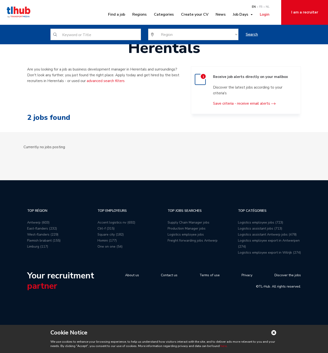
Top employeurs (112, 210)
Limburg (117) (37, 246)
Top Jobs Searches (185, 210)
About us (132, 275)
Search (252, 34)
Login (264, 14)
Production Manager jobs (187, 228)
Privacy (247, 275)
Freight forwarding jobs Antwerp (193, 240)
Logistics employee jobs (186, 234)
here (223, 346)
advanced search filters (106, 80)
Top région (37, 210)
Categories (164, 14)
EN (254, 7)
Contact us (169, 275)
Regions (139, 14)
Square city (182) (110, 234)
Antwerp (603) (38, 222)
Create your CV (194, 14)
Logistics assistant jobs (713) (260, 228)
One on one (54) (109, 246)
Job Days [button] (241, 14)
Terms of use (210, 275)
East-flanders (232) (42, 228)
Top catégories (252, 210)
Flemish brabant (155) (44, 240)
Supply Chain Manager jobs (188, 222)
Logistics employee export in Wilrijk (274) (269, 252)
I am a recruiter (304, 12)
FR (260, 7)
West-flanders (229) (42, 234)
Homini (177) (107, 240)
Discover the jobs (287, 275)
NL (267, 7)
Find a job (116, 14)
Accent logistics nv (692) (116, 222)
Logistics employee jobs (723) (260, 222)
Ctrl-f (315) (106, 228)
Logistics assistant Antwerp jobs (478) (267, 234)
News (221, 14)
